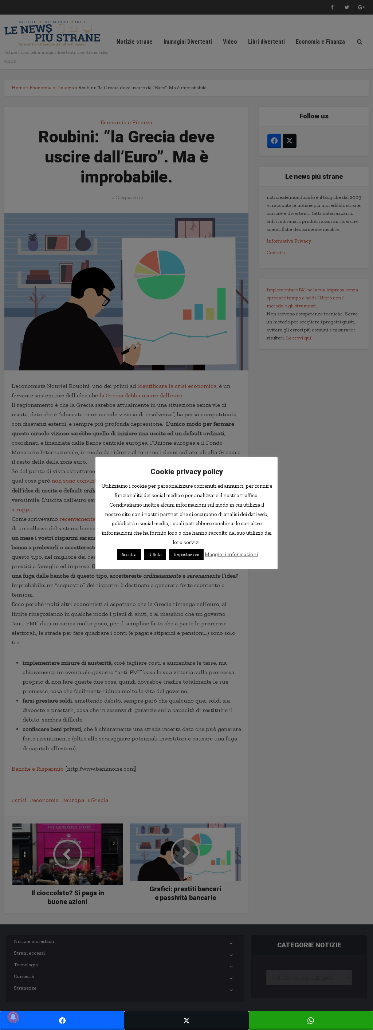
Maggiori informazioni (231, 554)
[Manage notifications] (13, 1017)
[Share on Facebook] (62, 1020)
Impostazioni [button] (186, 554)
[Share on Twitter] (186, 1020)
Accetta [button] (129, 554)
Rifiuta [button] (155, 554)
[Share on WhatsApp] (311, 1020)
